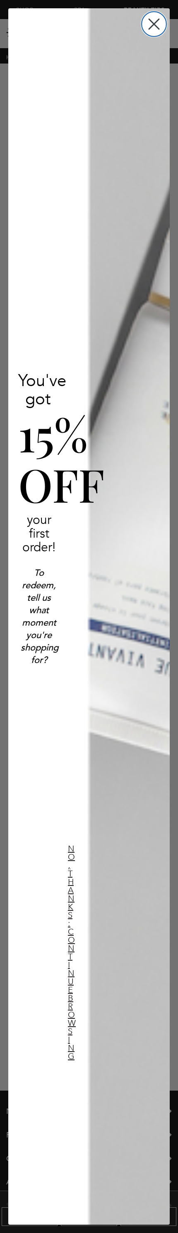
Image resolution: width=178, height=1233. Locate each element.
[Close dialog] (154, 24)
